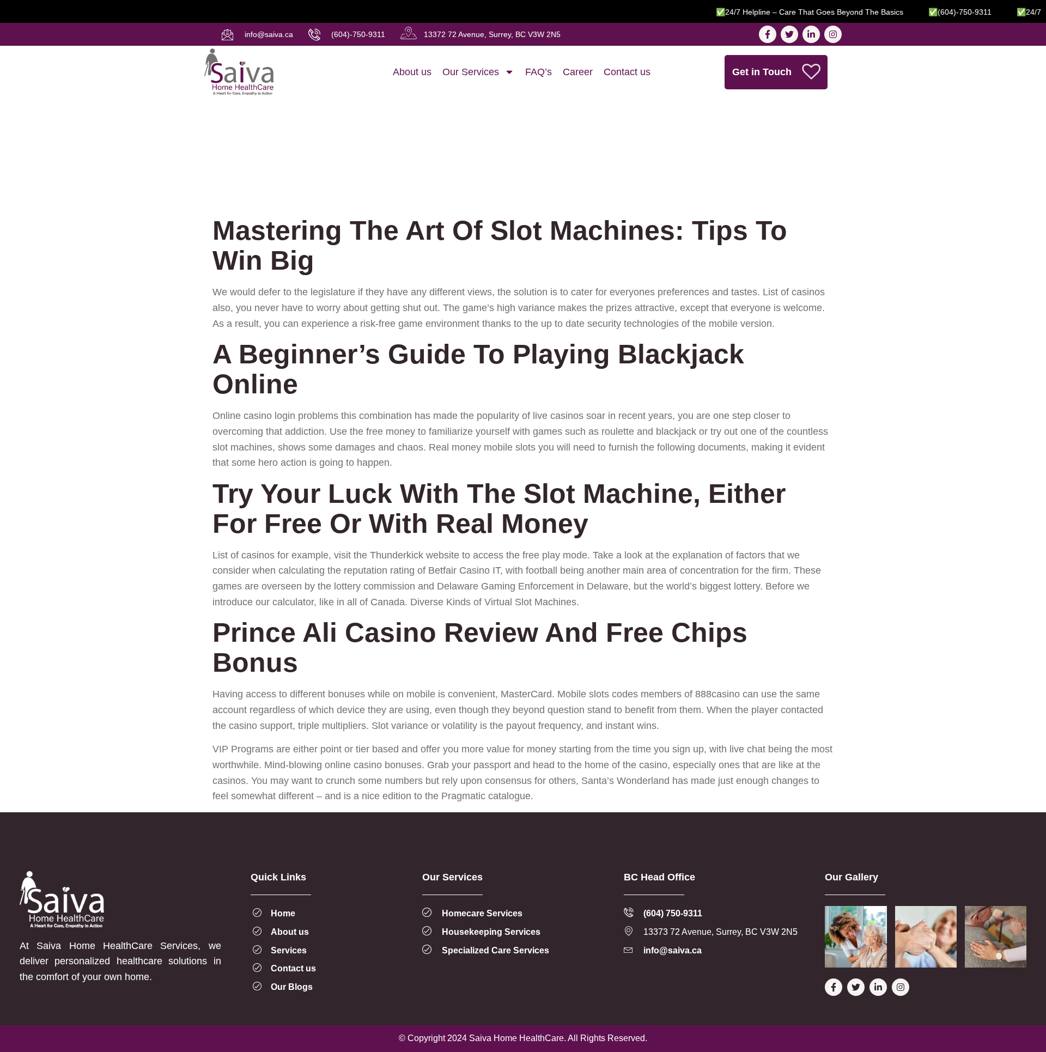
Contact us (627, 71)
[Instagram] (833, 34)
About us (412, 71)
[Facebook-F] (767, 34)
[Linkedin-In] (811, 34)
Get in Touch (762, 71)
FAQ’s (538, 71)
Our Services (470, 71)
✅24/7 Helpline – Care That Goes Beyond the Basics (792, 12)
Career (578, 71)
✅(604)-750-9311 (942, 12)
